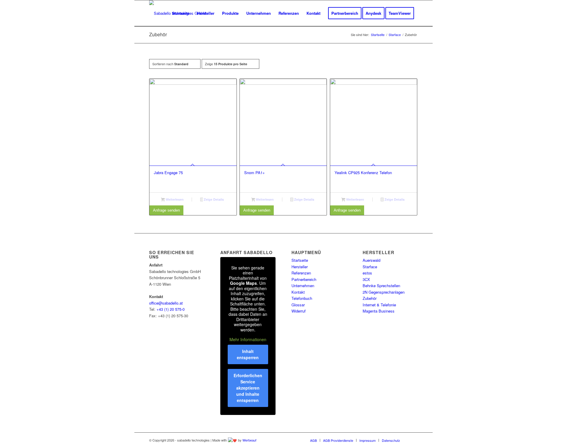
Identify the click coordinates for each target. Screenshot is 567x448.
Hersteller (299, 266)
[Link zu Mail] (413, 440)
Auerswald (371, 260)
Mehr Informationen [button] (247, 339)
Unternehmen (302, 285)
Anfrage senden (166, 210)
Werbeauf (249, 440)
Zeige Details (213, 199)
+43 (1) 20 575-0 (171, 309)
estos (367, 273)
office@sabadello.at (166, 303)
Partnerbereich (303, 279)
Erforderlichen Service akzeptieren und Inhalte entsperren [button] (248, 387)
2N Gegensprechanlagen (384, 292)
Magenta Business (379, 311)
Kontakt (298, 292)
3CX (366, 279)
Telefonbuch (301, 298)
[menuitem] (180, 13)
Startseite (299, 260)
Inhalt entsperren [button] (248, 354)
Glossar (298, 305)
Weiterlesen (174, 199)
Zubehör (370, 298)
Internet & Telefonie (379, 305)
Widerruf (298, 311)
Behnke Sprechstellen (381, 285)
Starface (370, 266)
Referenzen (301, 273)
